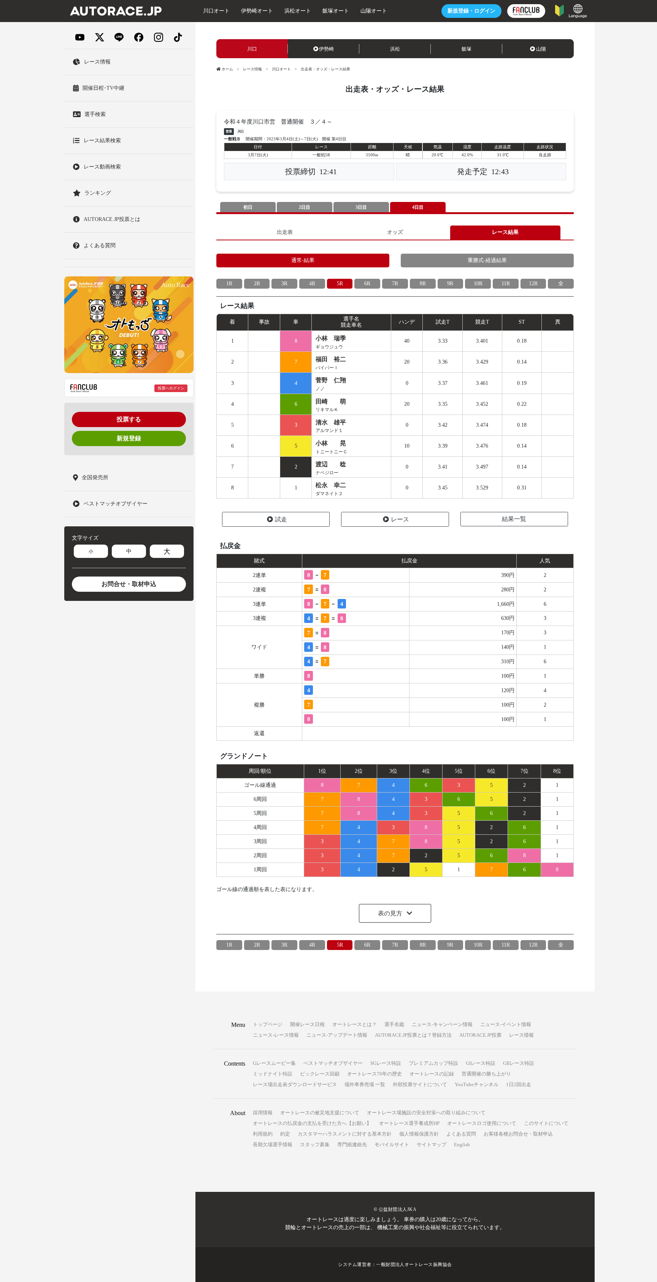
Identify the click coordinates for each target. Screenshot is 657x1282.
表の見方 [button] (391, 913)
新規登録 (129, 438)
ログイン (471, 11)
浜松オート (297, 11)
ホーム (227, 69)
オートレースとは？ (354, 1024)
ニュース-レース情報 (276, 1035)
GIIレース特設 (518, 1063)
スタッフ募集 (315, 1144)
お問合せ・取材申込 (129, 584)
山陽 (541, 49)
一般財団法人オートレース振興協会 (414, 1264)
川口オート (216, 11)
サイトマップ (431, 1144)
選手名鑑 (394, 1024)
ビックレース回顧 (320, 1074)
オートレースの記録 (431, 1074)
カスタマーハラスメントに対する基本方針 (345, 1134)
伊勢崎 (326, 49)
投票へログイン (171, 388)
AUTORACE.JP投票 (480, 1035)
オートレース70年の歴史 (374, 1074)
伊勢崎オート (257, 11)
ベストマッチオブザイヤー (333, 1063)
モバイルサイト (392, 1144)
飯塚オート (335, 11)
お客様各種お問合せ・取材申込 (518, 1134)
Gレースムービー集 (274, 1063)
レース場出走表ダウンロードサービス (295, 1084)
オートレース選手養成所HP (409, 1123)
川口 (252, 49)
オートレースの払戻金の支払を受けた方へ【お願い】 (312, 1123)
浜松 (395, 49)
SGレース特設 (385, 1063)
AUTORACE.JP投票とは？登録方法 (413, 1035)
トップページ (267, 1024)
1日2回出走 (518, 1084)
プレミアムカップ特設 (433, 1063)
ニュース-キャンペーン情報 (442, 1024)
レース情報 (252, 69)
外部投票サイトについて (420, 1084)
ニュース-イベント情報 (505, 1024)
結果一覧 (514, 519)
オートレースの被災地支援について (319, 1112)
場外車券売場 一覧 (364, 1084)
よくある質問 (461, 1134)
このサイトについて (546, 1123)
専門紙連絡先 (352, 1144)
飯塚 (466, 49)
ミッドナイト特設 (272, 1074)
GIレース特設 (480, 1063)
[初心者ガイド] (559, 10)
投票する (129, 419)
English (462, 1144)
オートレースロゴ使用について (481, 1123)
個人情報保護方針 (419, 1134)
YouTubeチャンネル (476, 1084)
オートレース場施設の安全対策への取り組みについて (426, 1112)
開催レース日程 (307, 1024)
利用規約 (263, 1134)
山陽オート (373, 11)
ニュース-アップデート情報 (336, 1035)
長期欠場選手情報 (272, 1144)
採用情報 (263, 1112)
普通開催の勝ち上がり (486, 1074)
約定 (285, 1134)
